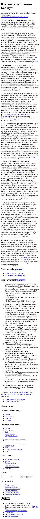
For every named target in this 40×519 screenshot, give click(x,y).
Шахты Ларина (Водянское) (14, 273)
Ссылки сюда (9, 485)
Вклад (7, 447)
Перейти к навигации (8, 17)
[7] (18, 119)
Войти (7, 451)
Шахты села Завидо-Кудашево (15, 275)
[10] (34, 157)
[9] (31, 157)
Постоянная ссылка (12, 492)
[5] (14, 119)
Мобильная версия (11, 516)
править (17, 269)
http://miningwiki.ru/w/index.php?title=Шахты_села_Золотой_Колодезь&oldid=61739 (18, 393)
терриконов (25, 257)
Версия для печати (11, 491)
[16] (28, 236)
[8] (30, 157)
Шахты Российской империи (15, 400)
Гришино (20, 172)
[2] (37, 61)
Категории (4, 396)
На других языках (11, 436)
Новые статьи (10, 465)
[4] (13, 119)
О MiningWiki (9, 512)
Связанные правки (11, 487)
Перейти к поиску (22, 17)
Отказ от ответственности (14, 514)
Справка (8, 469)
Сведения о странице (12, 494)
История (8, 420)
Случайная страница (12, 467)
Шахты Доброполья (12, 401)
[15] (25, 236)
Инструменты (10, 434)
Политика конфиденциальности (16, 511)
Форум (7, 461)
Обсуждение (9, 416)
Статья (7, 415)
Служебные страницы (12, 489)
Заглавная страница (12, 459)
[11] (22, 198)
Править (8, 418)
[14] (23, 236)
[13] (26, 198)
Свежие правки (10, 463)
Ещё (6, 432)
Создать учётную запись (13, 449)
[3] (19, 89)
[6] (16, 119)
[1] (36, 61)
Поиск (3, 473)
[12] (24, 198)
